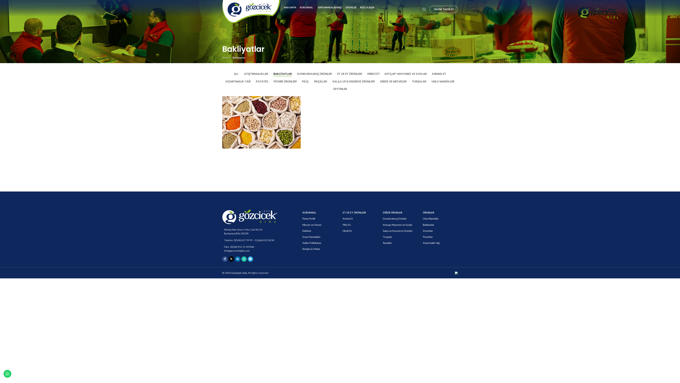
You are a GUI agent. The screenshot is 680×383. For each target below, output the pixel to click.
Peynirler (428, 236)
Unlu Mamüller (431, 218)
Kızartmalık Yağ (431, 242)
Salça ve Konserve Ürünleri (397, 230)
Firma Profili (308, 218)
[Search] (424, 9)
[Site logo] (251, 9)
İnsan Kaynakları (311, 236)
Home (225, 57)
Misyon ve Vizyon (312, 224)
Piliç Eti (347, 224)
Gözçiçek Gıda (239, 272)
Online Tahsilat (444, 9)
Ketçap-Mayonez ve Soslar (397, 224)
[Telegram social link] (250, 259)
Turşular (387, 236)
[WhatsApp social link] (244, 259)
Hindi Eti (347, 230)
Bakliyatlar (239, 57)
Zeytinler (428, 230)
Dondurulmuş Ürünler (395, 218)
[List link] (249, 232)
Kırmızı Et (348, 218)
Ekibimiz (306, 230)
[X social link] (231, 259)
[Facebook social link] (225, 259)
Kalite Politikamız (311, 242)
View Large (296, 100)
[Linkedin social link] (237, 259)
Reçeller (387, 242)
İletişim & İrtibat (311, 248)
